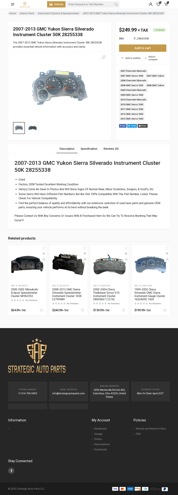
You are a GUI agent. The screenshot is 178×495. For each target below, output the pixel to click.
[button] (41, 310)
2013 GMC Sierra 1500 (131, 118)
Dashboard (100, 428)
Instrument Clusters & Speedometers (58, 13)
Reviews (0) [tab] (111, 148)
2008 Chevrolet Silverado (133, 80)
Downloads (100, 449)
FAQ (138, 433)
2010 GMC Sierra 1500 (131, 104)
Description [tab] (67, 148)
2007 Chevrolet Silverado (133, 71)
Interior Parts (27, 13)
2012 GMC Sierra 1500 (131, 114)
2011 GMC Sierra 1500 (131, 109)
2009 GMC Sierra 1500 (131, 95)
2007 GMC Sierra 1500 (131, 76)
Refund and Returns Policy (151, 428)
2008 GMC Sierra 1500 (131, 85)
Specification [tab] (89, 148)
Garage (98, 433)
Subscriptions (102, 444)
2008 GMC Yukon (155, 85)
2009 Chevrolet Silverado (133, 90)
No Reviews (31, 300)
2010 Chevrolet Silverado (133, 99)
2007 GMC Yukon (155, 76)
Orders (98, 439)
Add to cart (143, 48)
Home (12, 13)
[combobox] (93, 4)
